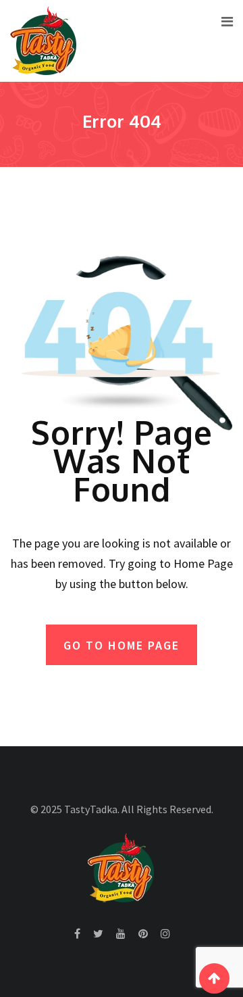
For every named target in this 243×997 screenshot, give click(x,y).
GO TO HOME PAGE (121, 645)
